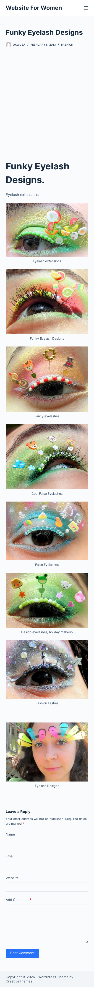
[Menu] (86, 8)
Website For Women (34, 7)
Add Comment (18, 900)
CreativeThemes (19, 981)
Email (10, 856)
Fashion (67, 44)
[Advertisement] (47, 103)
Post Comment (22, 953)
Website (12, 878)
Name (10, 834)
